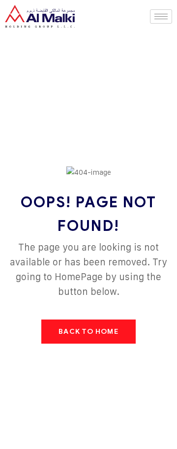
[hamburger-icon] (161, 16)
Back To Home (88, 331)
